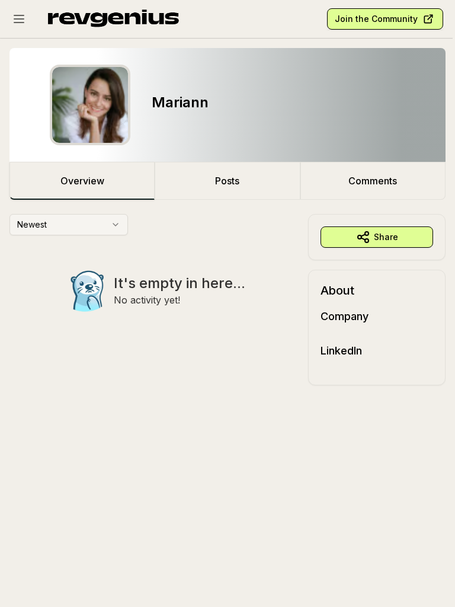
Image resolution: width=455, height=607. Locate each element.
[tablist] (227, 181)
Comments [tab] (372, 181)
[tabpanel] (227, 299)
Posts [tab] (227, 181)
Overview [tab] (82, 181)
